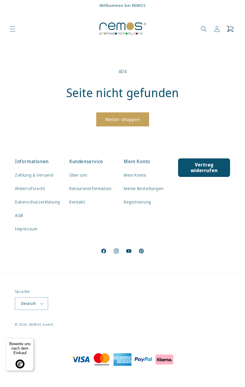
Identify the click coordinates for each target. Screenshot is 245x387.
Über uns (78, 175)
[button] (12, 29)
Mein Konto (135, 175)
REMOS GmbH (41, 324)
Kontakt (77, 202)
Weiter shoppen (122, 119)
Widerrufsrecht (30, 188)
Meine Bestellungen (144, 188)
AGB (19, 215)
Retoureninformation (90, 188)
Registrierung (137, 202)
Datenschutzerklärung (37, 202)
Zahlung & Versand (34, 175)
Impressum (26, 229)
